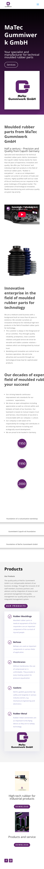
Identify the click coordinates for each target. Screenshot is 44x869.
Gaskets (17, 687)
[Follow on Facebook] (6, 860)
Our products (16, 606)
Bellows (17, 642)
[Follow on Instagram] (11, 860)
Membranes (19, 662)
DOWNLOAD (22, 806)
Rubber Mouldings (22, 616)
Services (11, 64)
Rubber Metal (20, 713)
